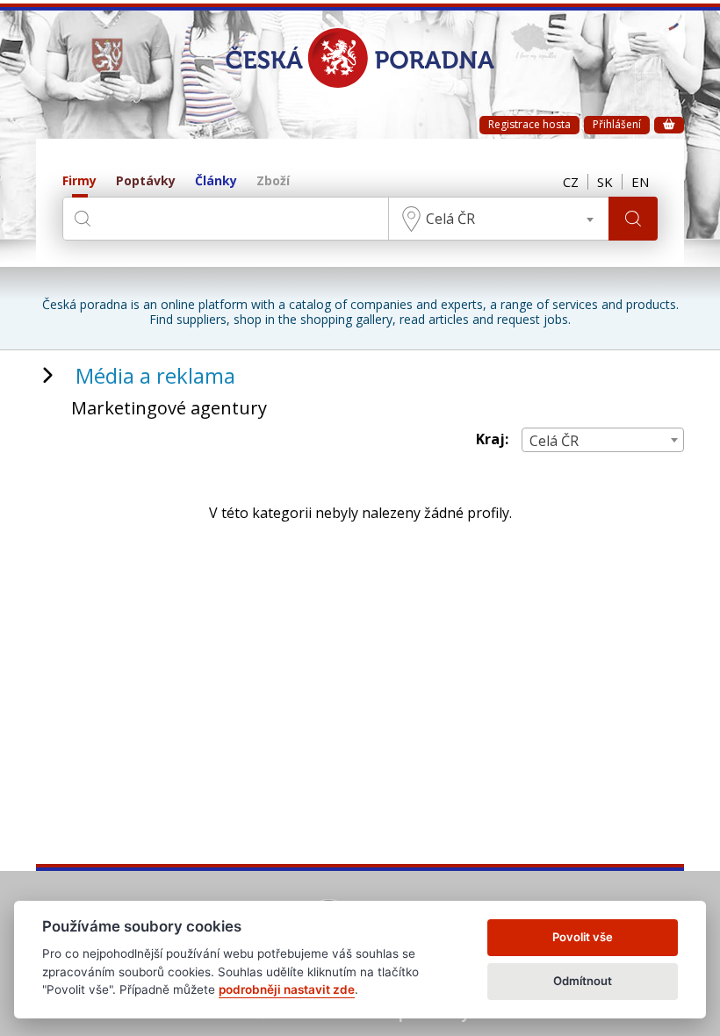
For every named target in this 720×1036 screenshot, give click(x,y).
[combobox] (498, 219)
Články (216, 181)
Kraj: (492, 439)
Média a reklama (155, 375)
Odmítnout (582, 981)
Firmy (79, 181)
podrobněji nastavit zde (287, 989)
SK (605, 182)
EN (640, 182)
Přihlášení (617, 124)
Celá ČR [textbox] (450, 218)
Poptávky (146, 181)
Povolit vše (582, 937)
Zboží (273, 181)
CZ (571, 182)
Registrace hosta (529, 124)
